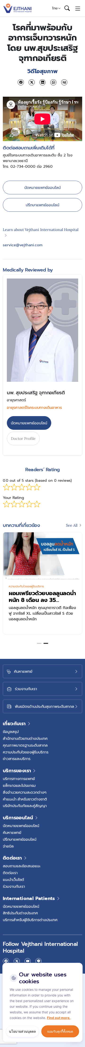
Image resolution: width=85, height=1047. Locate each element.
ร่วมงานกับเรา (14, 886)
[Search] (67, 8)
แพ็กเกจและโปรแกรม (19, 785)
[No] (78, 964)
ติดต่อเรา (10, 872)
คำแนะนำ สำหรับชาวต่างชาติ (25, 799)
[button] (39, 643)
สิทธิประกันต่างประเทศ (20, 913)
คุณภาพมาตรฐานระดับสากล (25, 745)
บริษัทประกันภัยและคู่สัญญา (25, 805)
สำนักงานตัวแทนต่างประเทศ (25, 738)
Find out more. (58, 1018)
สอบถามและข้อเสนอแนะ (21, 866)
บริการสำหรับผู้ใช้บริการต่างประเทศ (30, 919)
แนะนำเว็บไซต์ (13, 879)
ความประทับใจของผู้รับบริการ (25, 586)
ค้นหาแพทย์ (12, 832)
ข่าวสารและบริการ (16, 758)
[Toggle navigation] (77, 8)
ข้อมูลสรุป (11, 731)
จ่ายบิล (8, 846)
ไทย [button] (55, 8)
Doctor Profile (23, 438)
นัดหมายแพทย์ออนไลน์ (42, 187)
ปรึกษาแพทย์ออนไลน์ (42, 205)
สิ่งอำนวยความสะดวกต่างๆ (25, 792)
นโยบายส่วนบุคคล (22, 1031)
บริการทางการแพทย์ (19, 778)
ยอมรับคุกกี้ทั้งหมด (60, 1031)
